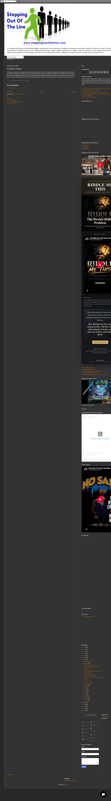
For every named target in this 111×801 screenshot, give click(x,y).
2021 (84, 657)
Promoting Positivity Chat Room (15, 102)
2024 (84, 651)
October (86, 663)
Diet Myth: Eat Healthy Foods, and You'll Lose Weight (95, 374)
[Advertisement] (95, 631)
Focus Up (86, 669)
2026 (84, 647)
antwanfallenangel (106, 459)
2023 (84, 653)
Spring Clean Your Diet (88, 369)
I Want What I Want (88, 673)
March (85, 696)
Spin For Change (12, 103)
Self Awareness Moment (89, 675)
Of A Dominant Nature (89, 665)
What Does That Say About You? (91, 667)
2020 (84, 659)
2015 (84, 710)
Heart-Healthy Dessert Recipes (90, 372)
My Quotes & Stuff (12, 100)
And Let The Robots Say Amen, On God (93, 671)
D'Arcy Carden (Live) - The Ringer (91, 90)
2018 (84, 704)
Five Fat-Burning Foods (88, 367)
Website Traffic (10, 774)
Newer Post (10, 91)
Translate (18, 59)
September (87, 683)
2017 (84, 706)
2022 (84, 655)
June (85, 689)
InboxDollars (86, 145)
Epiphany (86, 679)
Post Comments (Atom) (18, 94)
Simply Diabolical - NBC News (90, 97)
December (86, 661)
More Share (85, 148)
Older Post (73, 91)
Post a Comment (13, 88)
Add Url (85, 714)
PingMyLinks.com (106, 716)
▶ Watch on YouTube (100, 342)
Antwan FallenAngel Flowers (91, 459)
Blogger (66, 784)
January (86, 700)
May (85, 692)
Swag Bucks (86, 147)
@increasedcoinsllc (89, 616)
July (85, 687)
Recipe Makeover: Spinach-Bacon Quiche (93, 371)
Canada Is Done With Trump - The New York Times (95, 92)
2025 (84, 649)
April (85, 694)
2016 (84, 708)
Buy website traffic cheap (70, 780)
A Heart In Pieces (88, 681)
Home (41, 91)
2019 (84, 702)
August (86, 685)
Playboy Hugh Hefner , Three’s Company (93, 677)
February (86, 698)
